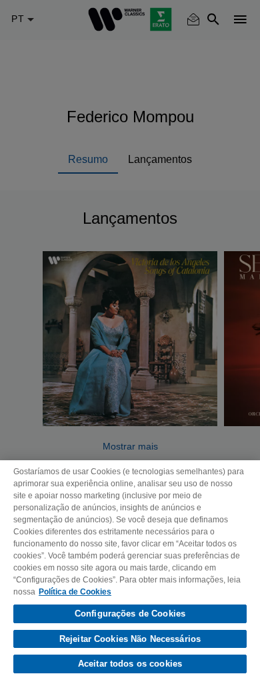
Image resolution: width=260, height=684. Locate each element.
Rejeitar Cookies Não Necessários (130, 639)
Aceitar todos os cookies (130, 664)
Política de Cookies (75, 591)
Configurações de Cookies (130, 614)
